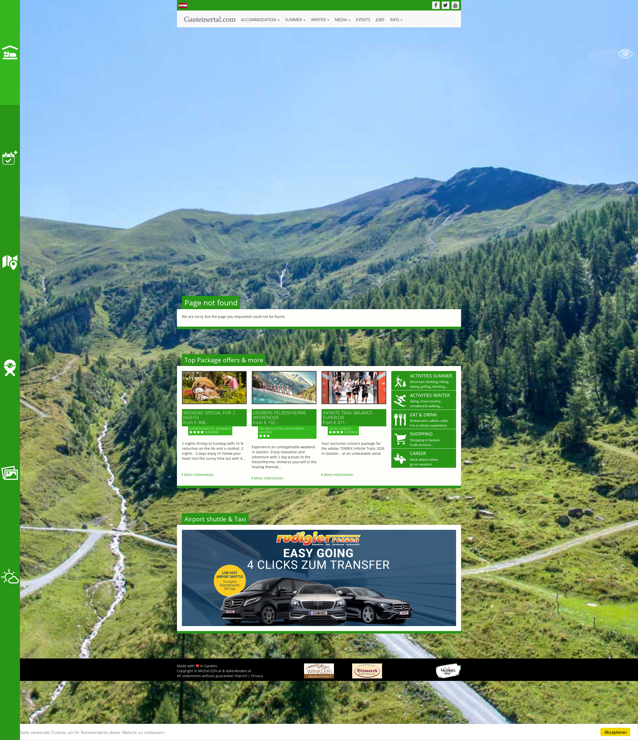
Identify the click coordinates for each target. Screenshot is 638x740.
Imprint (241, 675)
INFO (395, 19)
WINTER (319, 19)
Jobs (380, 19)
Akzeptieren (615, 732)
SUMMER (294, 19)
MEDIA (341, 19)
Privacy (257, 675)
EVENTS (363, 19)
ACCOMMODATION (259, 19)
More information (198, 474)
